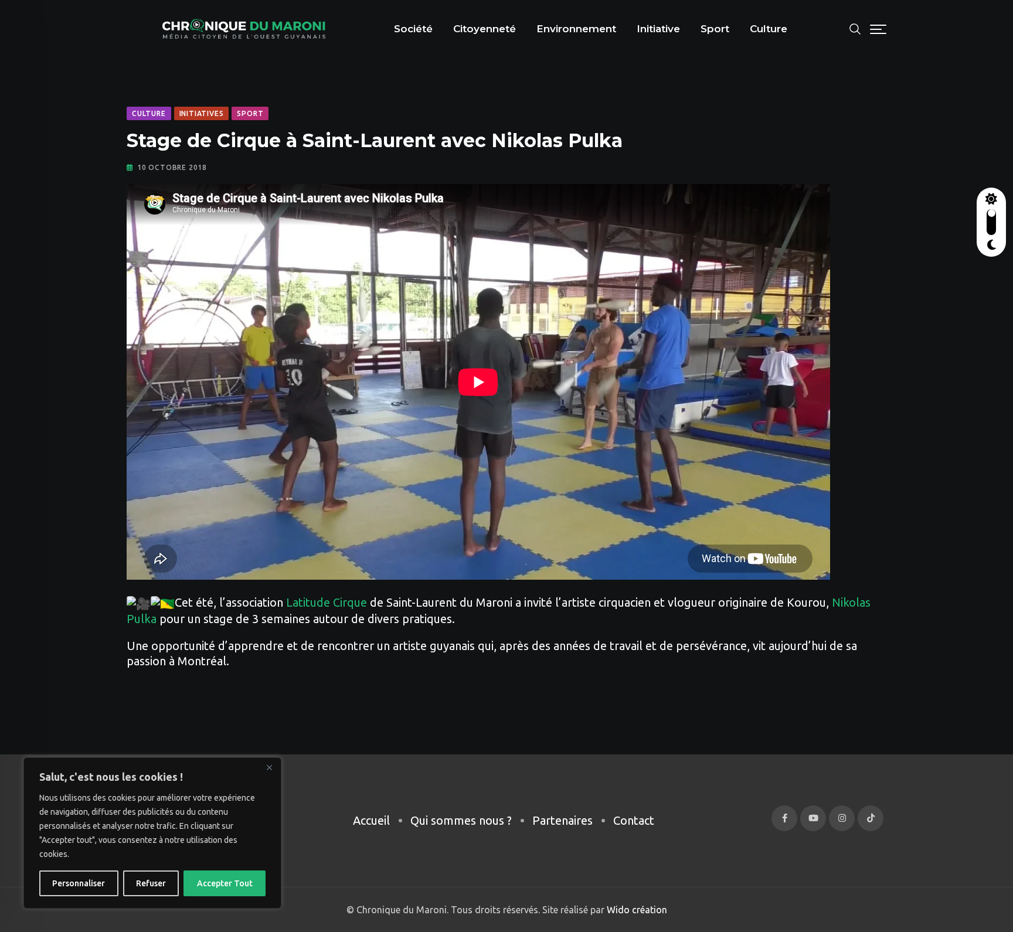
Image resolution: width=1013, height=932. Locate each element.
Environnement (576, 29)
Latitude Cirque (326, 602)
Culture (768, 29)
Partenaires (562, 820)
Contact (633, 820)
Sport (715, 29)
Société (413, 29)
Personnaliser (78, 883)
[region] (152, 833)
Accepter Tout (225, 883)
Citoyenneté (484, 29)
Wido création (635, 909)
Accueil (371, 820)
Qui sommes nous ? (461, 820)
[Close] (269, 767)
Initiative (658, 29)
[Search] (855, 28)
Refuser (151, 883)
